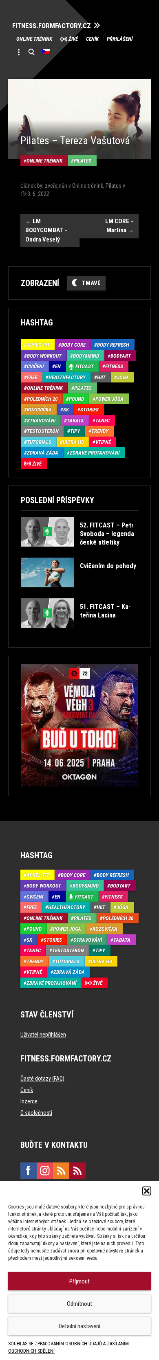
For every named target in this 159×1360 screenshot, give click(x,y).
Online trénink (34, 39)
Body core (73, 345)
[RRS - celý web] (61, 1170)
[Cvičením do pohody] (78, 593)
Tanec (102, 420)
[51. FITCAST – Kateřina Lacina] (79, 634)
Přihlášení (119, 39)
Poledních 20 (42, 399)
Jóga (123, 377)
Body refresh (113, 345)
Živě (73, 39)
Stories (89, 409)
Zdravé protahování (94, 453)
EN (58, 366)
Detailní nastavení (79, 1326)
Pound (76, 399)
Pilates (82, 161)
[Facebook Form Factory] (28, 1170)
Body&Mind (86, 356)
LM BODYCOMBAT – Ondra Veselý (46, 230)
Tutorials (39, 442)
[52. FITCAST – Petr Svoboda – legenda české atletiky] (79, 552)
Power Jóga (109, 399)
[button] (147, 1191)
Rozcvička (39, 409)
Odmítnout (79, 1303)
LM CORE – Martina (119, 226)
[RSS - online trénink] (77, 1170)
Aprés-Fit (38, 345)
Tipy (75, 431)
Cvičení (35, 366)
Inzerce (29, 1101)
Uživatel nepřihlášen (43, 1034)
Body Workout (44, 356)
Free (32, 377)
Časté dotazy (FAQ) (42, 1078)
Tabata (75, 420)
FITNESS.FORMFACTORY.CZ (51, 25)
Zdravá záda (42, 453)
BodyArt (120, 356)
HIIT (101, 377)
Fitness (114, 366)
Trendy (99, 431)
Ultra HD (73, 442)
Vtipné (103, 442)
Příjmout (79, 1281)
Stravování (41, 420)
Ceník (92, 39)
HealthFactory (67, 377)
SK (66, 409)
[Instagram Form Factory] (45, 1170)
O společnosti (36, 1113)
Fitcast (84, 366)
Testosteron (43, 431)
